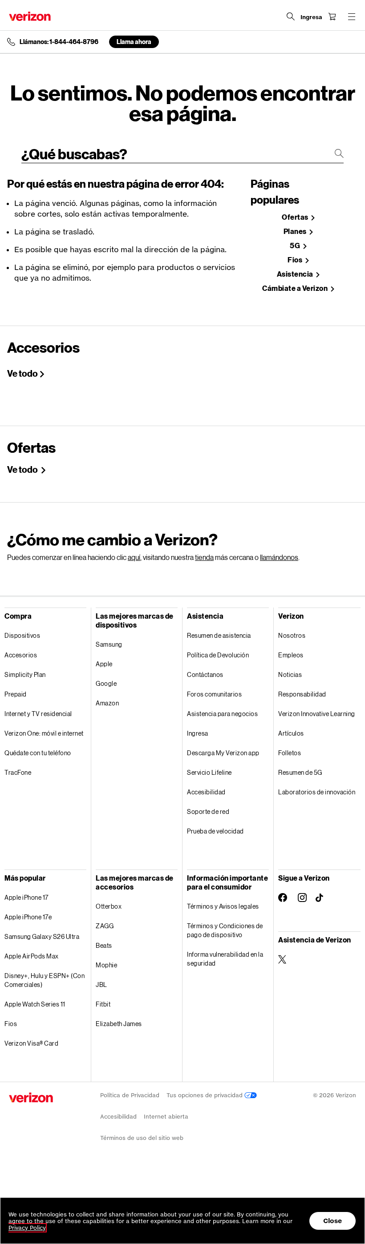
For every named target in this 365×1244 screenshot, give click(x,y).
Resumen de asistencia (219, 635)
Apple (104, 664)
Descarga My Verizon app (223, 753)
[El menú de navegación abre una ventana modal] (351, 16)
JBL (101, 984)
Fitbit (103, 1004)
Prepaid (15, 694)
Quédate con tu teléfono (37, 753)
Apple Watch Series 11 (34, 1004)
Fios (296, 260)
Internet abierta (166, 1116)
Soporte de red (208, 811)
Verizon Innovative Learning (316, 713)
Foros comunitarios (214, 694)
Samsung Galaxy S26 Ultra (41, 936)
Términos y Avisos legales (223, 906)
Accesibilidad (206, 792)
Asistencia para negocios (222, 713)
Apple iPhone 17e (28, 917)
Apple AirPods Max (31, 956)
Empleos (291, 655)
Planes (296, 231)
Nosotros (291, 635)
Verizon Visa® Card (31, 1043)
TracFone (17, 772)
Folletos (289, 753)
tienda (204, 557)
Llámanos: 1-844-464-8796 (59, 42)
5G (295, 246)
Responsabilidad (302, 694)
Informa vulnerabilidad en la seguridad (225, 958)
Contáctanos (205, 674)
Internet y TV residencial (38, 713)
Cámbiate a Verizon (295, 288)
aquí (134, 557)
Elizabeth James (119, 1023)
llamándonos (279, 557)
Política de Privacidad (129, 1095)
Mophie (106, 965)
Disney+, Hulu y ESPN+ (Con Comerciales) (44, 980)
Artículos (291, 733)
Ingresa (197, 733)
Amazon (107, 703)
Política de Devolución (218, 655)
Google (106, 683)
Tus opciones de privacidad (205, 1095)
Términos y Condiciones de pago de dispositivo (225, 930)
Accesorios (20, 655)
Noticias (290, 674)
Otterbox (109, 906)
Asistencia (296, 274)
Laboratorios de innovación (316, 792)
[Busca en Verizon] (290, 16)
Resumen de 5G (300, 772)
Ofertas (295, 217)
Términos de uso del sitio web (141, 1138)
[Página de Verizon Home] (30, 16)
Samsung (109, 644)
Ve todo (22, 373)
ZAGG (105, 926)
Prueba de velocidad (215, 831)
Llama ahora (134, 41)
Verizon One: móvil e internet (44, 733)
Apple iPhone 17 (26, 897)
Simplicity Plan (25, 674)
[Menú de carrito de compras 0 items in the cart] (332, 16)
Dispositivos (22, 635)
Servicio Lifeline (209, 772)
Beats (104, 945)
